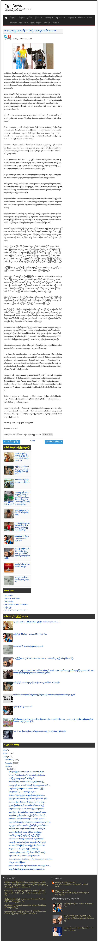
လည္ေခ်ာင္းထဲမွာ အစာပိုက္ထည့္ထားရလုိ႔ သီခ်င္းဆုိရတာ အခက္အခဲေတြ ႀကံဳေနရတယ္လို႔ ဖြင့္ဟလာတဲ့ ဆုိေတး (25, 912)
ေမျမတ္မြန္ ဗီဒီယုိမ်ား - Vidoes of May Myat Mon (22, 538)
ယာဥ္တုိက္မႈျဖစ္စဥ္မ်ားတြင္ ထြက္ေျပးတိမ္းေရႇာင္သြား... (27, 869)
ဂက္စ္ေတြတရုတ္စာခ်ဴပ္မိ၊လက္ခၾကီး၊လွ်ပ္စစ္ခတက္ (26, 839)
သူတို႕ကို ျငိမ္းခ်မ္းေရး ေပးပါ (22, 707)
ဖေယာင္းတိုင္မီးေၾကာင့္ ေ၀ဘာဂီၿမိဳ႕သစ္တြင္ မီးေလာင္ (27, 846)
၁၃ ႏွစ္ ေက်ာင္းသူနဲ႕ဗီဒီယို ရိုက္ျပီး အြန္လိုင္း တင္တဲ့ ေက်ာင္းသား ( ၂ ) (22, 457)
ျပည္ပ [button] (21, 18)
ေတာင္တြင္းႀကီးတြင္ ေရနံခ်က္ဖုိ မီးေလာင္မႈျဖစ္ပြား (25, 832)
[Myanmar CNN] (5, 17)
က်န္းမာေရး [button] (60, 18)
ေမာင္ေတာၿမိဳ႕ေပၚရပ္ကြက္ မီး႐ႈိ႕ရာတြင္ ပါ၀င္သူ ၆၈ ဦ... (27, 802)
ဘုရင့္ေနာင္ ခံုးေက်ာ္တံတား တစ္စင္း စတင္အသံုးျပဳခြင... (28, 789)
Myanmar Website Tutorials (65, 882)
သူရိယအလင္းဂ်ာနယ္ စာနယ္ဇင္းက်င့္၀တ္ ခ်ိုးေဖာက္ (26, 809)
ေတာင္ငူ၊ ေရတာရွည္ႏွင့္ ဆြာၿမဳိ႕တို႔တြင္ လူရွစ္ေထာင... (27, 795)
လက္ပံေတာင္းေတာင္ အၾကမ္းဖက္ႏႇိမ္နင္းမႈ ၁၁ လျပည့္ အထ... (30, 866)
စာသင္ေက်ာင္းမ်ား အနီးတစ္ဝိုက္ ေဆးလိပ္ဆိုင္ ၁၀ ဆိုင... (28, 852)
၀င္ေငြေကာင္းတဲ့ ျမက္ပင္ (17, 862)
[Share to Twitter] (5, 36)
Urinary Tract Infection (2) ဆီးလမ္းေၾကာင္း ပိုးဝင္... (27, 775)
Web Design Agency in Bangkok (16, 604)
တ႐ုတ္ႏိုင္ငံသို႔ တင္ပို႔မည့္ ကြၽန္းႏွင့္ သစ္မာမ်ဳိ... (24, 849)
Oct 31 (9, 769)
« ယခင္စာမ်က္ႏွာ (11, 441)
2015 (5, 750)
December (9, 760)
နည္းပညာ (8, 607)
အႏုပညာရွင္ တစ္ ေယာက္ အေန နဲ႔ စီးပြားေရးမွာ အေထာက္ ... (29, 785)
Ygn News (13, 6)
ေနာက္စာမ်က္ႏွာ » (54, 441)
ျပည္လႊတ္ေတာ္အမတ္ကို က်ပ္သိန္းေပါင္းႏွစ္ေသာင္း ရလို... (28, 799)
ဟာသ (89, 18)
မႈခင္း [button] (29, 18)
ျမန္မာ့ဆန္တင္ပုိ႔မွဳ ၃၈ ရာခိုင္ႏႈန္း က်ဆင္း (22, 792)
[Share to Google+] (9, 36)
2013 (5, 757)
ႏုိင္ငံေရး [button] (38, 18)
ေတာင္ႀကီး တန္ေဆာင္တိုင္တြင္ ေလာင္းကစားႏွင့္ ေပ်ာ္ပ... (28, 812)
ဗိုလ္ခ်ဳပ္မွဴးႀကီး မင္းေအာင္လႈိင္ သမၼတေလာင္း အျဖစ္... (27, 772)
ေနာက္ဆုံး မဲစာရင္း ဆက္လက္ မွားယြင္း (22, 565)
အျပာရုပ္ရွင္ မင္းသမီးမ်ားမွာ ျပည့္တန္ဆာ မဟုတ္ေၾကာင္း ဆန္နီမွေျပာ (22, 470)
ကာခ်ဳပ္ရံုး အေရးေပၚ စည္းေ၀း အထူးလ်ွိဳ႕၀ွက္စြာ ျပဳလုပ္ (27, 842)
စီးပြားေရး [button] (48, 18)
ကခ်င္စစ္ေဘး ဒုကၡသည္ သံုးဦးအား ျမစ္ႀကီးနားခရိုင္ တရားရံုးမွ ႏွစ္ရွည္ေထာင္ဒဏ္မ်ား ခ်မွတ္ (44, 695)
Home (32, 441)
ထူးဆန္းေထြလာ (35, 23)
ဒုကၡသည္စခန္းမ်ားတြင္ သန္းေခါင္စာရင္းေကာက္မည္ (26, 805)
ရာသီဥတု (47, 23)
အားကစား (13, 23)
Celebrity (81, 18)
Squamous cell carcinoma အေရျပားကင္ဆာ (24, 856)
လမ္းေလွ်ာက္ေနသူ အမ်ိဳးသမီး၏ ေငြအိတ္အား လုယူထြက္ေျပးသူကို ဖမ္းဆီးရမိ (22, 526)
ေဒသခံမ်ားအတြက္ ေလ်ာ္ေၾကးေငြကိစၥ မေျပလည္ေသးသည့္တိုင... (31, 859)
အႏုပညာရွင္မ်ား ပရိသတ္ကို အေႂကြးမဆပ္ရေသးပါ (30, 31)
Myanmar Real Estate (12, 599)
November (9, 763)
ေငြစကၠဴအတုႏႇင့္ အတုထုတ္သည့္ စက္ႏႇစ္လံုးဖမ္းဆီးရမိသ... (29, 825)
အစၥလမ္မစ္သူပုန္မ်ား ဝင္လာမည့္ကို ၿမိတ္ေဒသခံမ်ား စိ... (28, 815)
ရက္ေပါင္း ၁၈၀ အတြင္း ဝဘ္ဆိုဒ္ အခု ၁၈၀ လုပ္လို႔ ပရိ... (28, 829)
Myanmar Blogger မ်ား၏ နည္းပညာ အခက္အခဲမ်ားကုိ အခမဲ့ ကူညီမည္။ (72, 894)
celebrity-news (47, 435)
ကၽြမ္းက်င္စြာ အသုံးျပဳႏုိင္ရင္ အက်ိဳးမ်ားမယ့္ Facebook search (71, 885)
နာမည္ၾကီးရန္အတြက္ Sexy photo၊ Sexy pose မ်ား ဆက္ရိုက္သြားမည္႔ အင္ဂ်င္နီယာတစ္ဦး (17, 553)
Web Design (9, 601)
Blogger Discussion (62, 891)
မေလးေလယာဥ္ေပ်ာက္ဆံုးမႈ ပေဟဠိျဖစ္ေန (22, 481)
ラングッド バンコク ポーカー (16, 610)
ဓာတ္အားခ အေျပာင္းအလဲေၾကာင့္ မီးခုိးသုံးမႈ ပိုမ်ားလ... (27, 819)
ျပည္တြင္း (13, 18)
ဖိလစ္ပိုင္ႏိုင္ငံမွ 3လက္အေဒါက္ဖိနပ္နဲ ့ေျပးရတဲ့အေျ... (26, 782)
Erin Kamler (9, 596)
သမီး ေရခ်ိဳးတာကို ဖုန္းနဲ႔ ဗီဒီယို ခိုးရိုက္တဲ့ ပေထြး (22, 512)
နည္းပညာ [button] (23, 23)
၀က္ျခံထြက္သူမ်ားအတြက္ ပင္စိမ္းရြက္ (21, 778)
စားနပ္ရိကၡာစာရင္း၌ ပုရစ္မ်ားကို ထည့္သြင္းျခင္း (24, 835)
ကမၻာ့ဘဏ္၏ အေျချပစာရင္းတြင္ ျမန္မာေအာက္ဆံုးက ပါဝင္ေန (30, 822)
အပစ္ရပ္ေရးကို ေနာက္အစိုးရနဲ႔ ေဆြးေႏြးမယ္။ (22, 579)
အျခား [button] (55, 23)
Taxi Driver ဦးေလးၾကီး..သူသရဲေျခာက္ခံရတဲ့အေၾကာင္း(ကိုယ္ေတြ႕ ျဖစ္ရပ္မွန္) (39, 731)
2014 (5, 754)
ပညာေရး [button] (71, 18)
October (8, 766)
